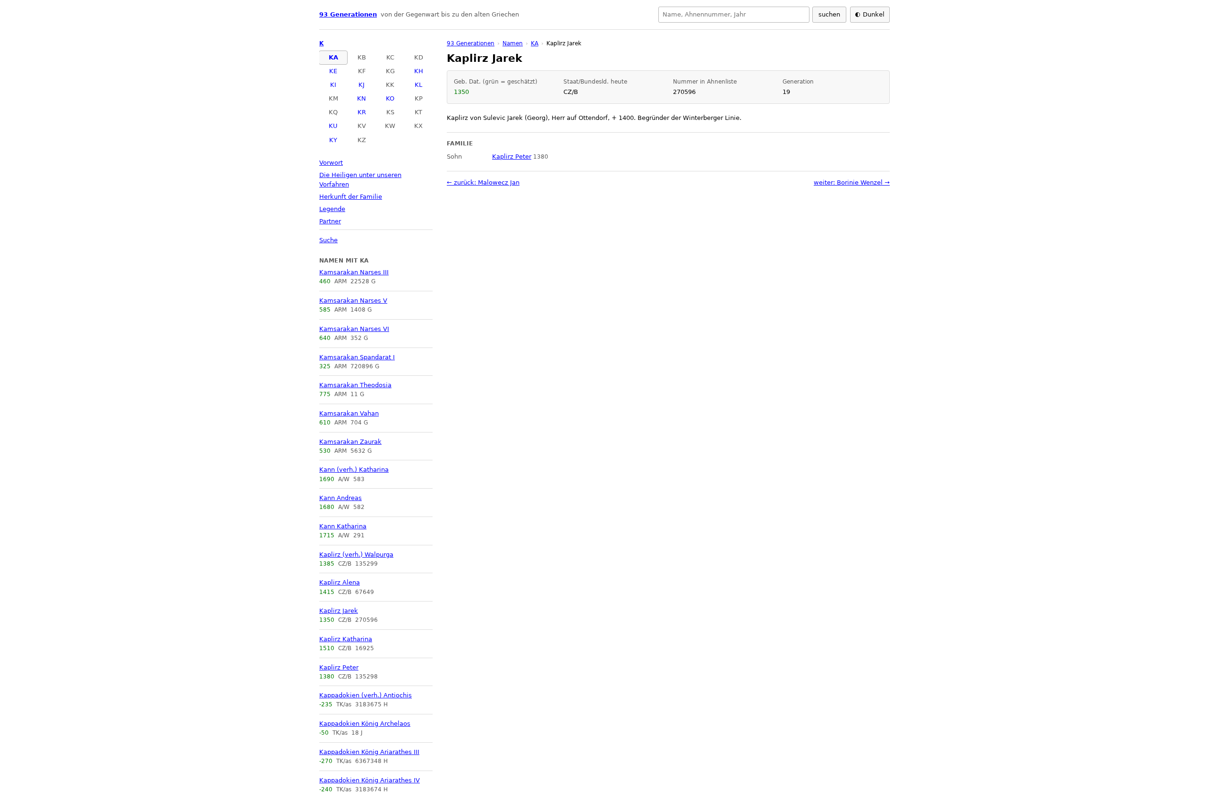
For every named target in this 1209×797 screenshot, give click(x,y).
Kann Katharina (342, 526)
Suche (328, 240)
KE (333, 71)
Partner (330, 221)
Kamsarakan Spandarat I (357, 357)
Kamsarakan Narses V (353, 300)
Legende (332, 208)
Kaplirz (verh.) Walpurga (356, 554)
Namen (512, 43)
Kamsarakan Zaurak (350, 441)
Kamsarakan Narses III (354, 272)
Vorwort (331, 162)
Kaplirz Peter (338, 667)
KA (333, 57)
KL (418, 84)
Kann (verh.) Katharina (354, 469)
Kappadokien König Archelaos (364, 723)
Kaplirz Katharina (345, 639)
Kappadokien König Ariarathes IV (369, 780)
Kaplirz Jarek (338, 610)
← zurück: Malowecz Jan (483, 182)
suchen (829, 14)
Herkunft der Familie (350, 196)
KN (361, 98)
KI (333, 84)
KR (362, 112)
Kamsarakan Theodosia (355, 385)
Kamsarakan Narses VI (354, 328)
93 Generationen (348, 14)
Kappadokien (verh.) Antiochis (365, 695)
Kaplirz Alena (339, 582)
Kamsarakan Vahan (349, 413)
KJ (361, 84)
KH (418, 71)
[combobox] (733, 15)
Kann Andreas (340, 497)
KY (333, 140)
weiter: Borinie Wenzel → (852, 182)
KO (390, 98)
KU (333, 125)
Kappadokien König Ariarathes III (369, 751)
